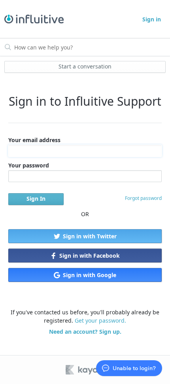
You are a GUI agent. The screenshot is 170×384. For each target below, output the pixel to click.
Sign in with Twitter (89, 236)
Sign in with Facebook (89, 255)
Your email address (34, 140)
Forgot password (143, 198)
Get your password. (100, 320)
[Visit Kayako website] (87, 369)
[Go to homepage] (34, 19)
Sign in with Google (88, 275)
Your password (28, 165)
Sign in (151, 19)
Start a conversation (85, 66)
